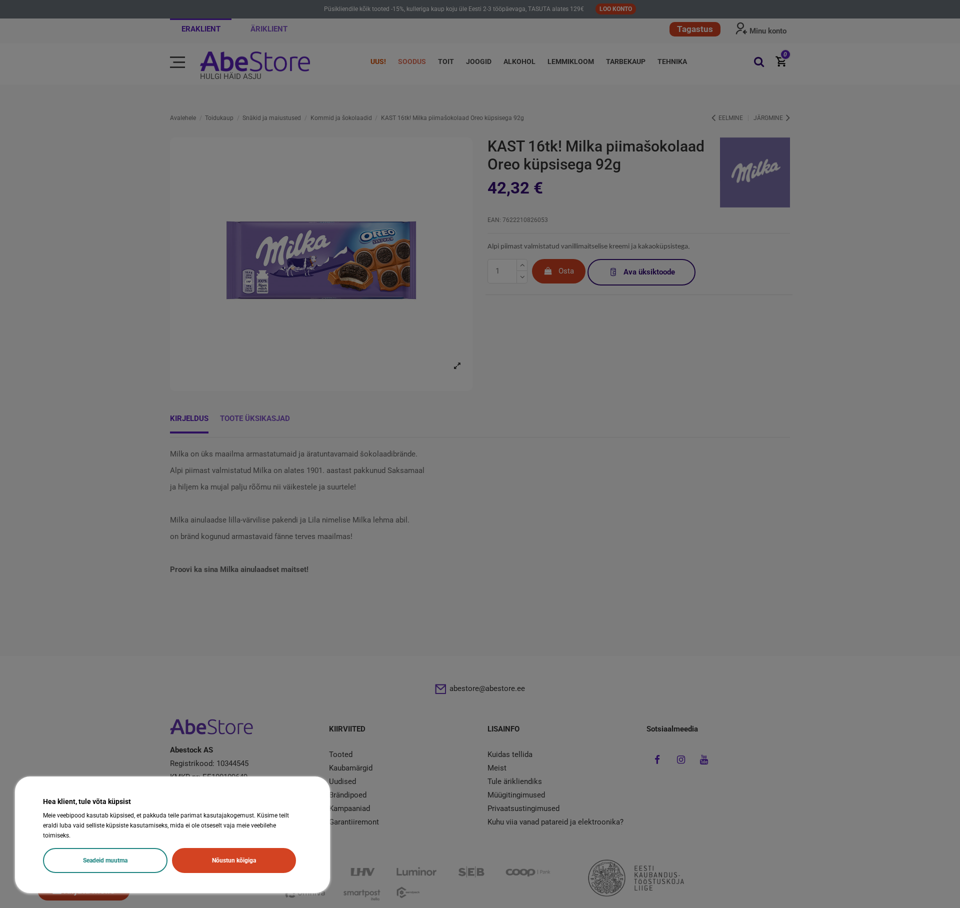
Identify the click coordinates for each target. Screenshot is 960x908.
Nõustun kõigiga (234, 860)
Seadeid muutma (105, 860)
